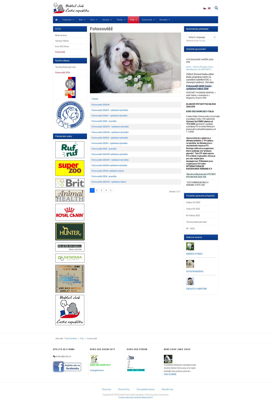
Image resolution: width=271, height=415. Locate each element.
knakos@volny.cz (63, 356)
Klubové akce (61, 35)
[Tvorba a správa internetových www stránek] (70, 279)
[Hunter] (70, 231)
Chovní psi (106, 389)
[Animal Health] (70, 196)
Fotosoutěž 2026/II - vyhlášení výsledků (109, 110)
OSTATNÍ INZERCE (194, 271)
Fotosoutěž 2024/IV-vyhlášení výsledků (109, 154)
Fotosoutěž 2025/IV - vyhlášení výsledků (110, 127)
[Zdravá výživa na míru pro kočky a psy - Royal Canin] (70, 212)
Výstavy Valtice (62, 41)
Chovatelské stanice (146, 389)
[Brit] (70, 183)
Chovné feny (123, 389)
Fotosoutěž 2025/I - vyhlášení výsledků (109, 143)
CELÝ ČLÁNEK (170, 374)
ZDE (204, 177)
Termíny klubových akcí (65, 67)
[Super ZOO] (70, 168)
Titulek (94, 99)
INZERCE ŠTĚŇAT (194, 254)
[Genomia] (70, 258)
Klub (81, 20)
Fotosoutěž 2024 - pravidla (103, 176)
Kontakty (164, 20)
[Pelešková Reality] (70, 247)
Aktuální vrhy (167, 389)
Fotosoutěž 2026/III (100, 105)
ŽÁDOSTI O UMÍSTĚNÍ (196, 289)
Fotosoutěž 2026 (62, 72)
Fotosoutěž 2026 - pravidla (103, 121)
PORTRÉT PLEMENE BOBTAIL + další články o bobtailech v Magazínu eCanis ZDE (201, 95)
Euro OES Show (62, 46)
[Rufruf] (70, 149)
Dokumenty (147, 20)
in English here (97, 370)
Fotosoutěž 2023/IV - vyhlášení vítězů (108, 182)
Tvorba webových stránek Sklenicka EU (135, 397)
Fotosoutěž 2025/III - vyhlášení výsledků (110, 132)
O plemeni (66, 20)
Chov (92, 20)
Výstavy (105, 20)
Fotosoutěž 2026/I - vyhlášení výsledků (109, 116)
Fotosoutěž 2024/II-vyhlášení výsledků (109, 165)
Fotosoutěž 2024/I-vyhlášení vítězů (107, 171)
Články (120, 20)
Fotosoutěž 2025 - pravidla (103, 149)
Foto (132, 20)
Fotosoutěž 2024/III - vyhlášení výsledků (110, 160)
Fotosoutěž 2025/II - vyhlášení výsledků (109, 138)
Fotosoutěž (60, 52)
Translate (202, 41)
